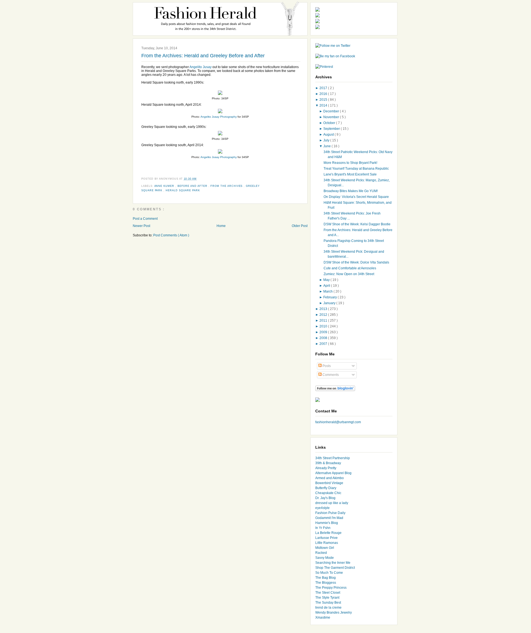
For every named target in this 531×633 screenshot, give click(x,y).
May (326, 280)
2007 (323, 344)
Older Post (300, 226)
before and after (193, 186)
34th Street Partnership (332, 458)
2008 (323, 338)
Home (221, 226)
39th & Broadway (328, 463)
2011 (323, 320)
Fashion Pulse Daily (330, 513)
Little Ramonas (326, 543)
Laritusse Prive (326, 538)
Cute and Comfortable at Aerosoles (350, 268)
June (327, 146)
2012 (323, 315)
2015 (323, 100)
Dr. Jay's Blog (325, 498)
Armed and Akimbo (329, 478)
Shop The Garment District (335, 568)
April (327, 286)
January (329, 303)
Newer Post (141, 226)
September (332, 129)
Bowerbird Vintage (329, 483)
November (331, 117)
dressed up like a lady (331, 503)
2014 (323, 105)
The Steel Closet (327, 593)
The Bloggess (325, 583)
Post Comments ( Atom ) (171, 235)
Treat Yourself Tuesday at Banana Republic (356, 168)
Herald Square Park (183, 190)
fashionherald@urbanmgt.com (338, 422)
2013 (323, 309)
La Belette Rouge (328, 533)
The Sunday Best (328, 602)
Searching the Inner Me (332, 563)
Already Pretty (325, 468)
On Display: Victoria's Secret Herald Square (356, 197)
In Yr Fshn (322, 528)
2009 (323, 332)
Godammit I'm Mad (329, 518)
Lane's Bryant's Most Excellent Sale (350, 174)
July (326, 140)
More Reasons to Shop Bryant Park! (350, 163)
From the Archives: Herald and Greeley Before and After (203, 55)
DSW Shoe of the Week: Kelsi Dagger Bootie (357, 224)
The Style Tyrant (327, 598)
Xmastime (322, 617)
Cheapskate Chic (328, 493)
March (328, 291)
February (330, 297)
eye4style (322, 508)
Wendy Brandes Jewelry (333, 612)
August (329, 134)
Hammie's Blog (326, 523)
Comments (330, 375)
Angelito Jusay (200, 67)
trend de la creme (328, 607)
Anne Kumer (164, 186)
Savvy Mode (324, 558)
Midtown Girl (324, 548)
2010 (323, 326)
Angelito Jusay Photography (219, 116)
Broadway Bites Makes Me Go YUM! (351, 191)
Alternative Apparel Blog (333, 473)
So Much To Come (329, 573)
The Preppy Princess (331, 588)
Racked (321, 553)
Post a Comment (145, 219)
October (329, 123)
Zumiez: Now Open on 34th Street (349, 274)
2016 (323, 94)
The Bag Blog (325, 578)
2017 (323, 88)
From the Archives (227, 186)
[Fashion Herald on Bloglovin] (335, 390)
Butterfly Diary (325, 488)
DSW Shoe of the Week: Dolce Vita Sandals (356, 262)
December (331, 111)
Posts (326, 366)
